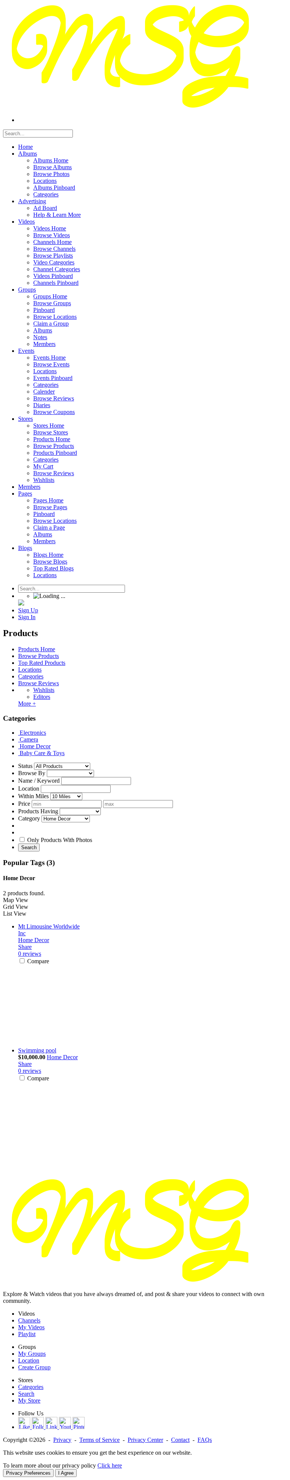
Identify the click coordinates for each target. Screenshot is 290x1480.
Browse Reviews (38, 683)
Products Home (36, 649)
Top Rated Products (41, 663)
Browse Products (38, 656)
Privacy (62, 1440)
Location (28, 788)
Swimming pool (37, 1050)
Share (25, 947)
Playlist (26, 1334)
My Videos (31, 1327)
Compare (38, 961)
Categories (30, 676)
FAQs (204, 1440)
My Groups (32, 1353)
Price (24, 803)
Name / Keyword (39, 780)
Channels (29, 1320)
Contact (180, 1440)
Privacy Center (145, 1440)
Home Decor (33, 940)
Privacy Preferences (28, 1473)
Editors (41, 697)
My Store (29, 1400)
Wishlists (43, 690)
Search (29, 847)
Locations (30, 669)
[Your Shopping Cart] (21, 603)
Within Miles (33, 796)
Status (25, 766)
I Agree (66, 1473)
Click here (109, 1465)
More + (27, 703)
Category (29, 818)
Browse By (31, 773)
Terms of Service (99, 1440)
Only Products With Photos (59, 840)
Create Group (34, 1367)
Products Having (38, 811)
